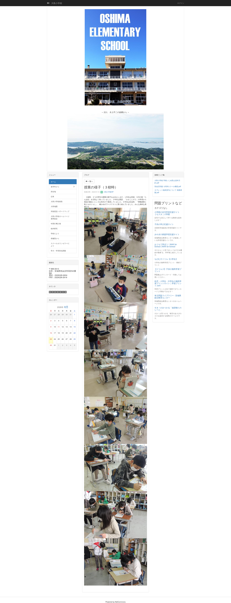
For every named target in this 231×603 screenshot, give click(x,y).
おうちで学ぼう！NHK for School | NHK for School (165, 245)
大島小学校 (56, 3)
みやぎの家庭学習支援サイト (167, 234)
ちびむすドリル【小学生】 (166, 259)
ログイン (180, 3)
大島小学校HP (108, 192)
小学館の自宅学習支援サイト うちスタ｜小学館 (167, 213)
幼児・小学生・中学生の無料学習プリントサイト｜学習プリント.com (167, 283)
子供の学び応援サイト (164, 224)
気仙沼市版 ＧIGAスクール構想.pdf (167, 186)
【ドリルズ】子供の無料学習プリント (167, 270)
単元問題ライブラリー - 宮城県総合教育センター (167, 296)
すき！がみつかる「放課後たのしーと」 (167, 308)
